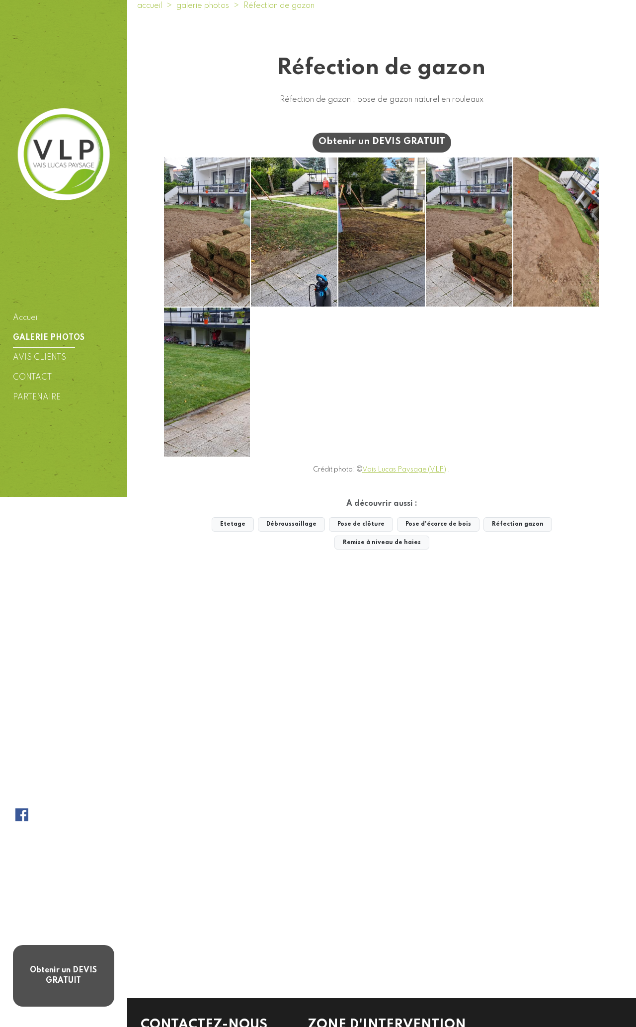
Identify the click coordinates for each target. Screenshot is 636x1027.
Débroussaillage (291, 524)
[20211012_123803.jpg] (207, 382)
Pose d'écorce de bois (438, 524)
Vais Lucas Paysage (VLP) (404, 469)
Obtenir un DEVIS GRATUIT (63, 975)
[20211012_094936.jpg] (469, 232)
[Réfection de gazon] (207, 232)
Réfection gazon (518, 524)
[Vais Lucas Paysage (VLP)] (64, 153)
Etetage (232, 524)
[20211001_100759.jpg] (381, 232)
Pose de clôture (361, 524)
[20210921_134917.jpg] (294, 232)
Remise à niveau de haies (382, 543)
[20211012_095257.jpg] (556, 232)
